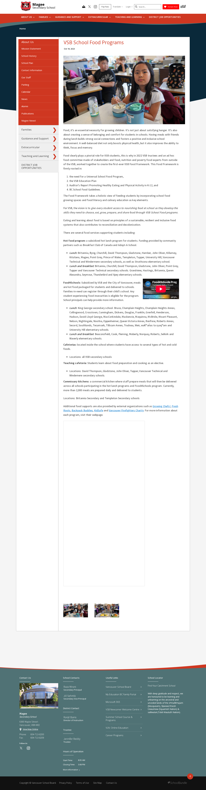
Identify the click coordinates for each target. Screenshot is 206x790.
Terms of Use (82, 782)
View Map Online (30, 729)
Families (44, 17)
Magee (38, 4)
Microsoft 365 (113, 701)
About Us (26, 17)
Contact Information (31, 70)
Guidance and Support (68, 17)
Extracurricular (98, 17)
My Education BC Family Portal (121, 694)
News (24, 99)
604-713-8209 (37, 737)
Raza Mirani (69, 686)
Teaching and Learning (129, 17)
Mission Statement (31, 48)
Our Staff (26, 77)
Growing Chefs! (162, 406)
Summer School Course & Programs (119, 718)
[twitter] (89, 7)
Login (128, 6)
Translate (117, 6)
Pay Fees (105, 6)
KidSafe (98, 410)
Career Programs (114, 735)
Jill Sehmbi (69, 695)
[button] (54, 42)
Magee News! (28, 120)
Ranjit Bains (69, 717)
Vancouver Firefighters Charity (126, 410)
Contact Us (111, 782)
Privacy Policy (65, 782)
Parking (25, 84)
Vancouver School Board (118, 686)
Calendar (25, 91)
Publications (27, 113)
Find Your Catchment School (161, 685)
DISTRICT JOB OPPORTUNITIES (165, 17)
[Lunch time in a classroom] (107, 610)
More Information (70, 770)
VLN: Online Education (117, 727)
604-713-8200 (37, 734)
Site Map (97, 782)
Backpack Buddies (82, 410)
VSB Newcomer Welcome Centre (122, 709)
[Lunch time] (75, 610)
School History (28, 55)
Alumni (24, 106)
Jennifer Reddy (71, 739)
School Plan (27, 62)
